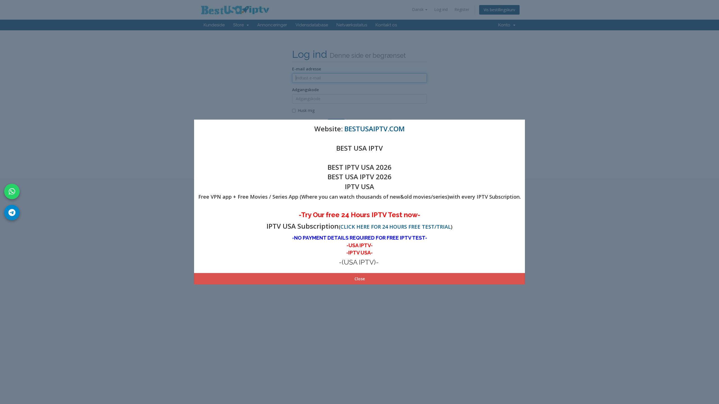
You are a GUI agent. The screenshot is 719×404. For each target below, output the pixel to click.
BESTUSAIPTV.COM (374, 128)
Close (359, 278)
